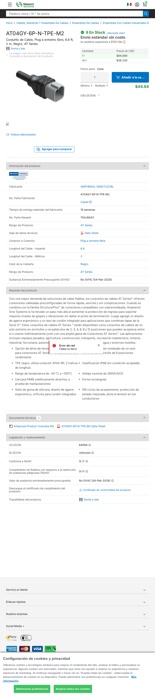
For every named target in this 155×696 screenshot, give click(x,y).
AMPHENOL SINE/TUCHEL (97, 186)
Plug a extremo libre (93, 240)
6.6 (83, 248)
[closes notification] (98, 345)
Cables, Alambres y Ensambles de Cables (42, 22)
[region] (77, 674)
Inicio (9, 22)
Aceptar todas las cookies (73, 688)
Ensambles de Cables (85, 22)
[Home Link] (30, 4)
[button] (10, 4)
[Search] (146, 14)
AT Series (86, 225)
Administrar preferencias (32, 688)
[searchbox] (74, 14)
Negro (84, 264)
